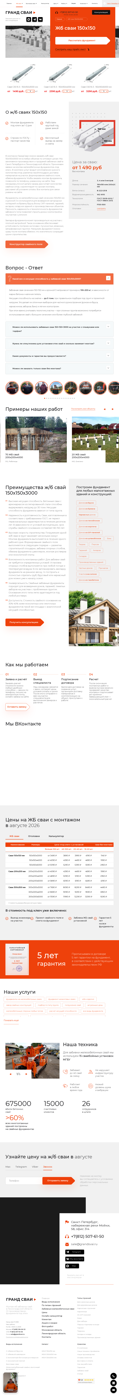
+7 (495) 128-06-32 (18, 1329)
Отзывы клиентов (84, 1358)
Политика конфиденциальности (17, 1337)
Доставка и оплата (85, 1361)
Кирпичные (82, 1312)
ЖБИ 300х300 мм (49, 1358)
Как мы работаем (84, 1364)
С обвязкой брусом (14, 1351)
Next (113, 409)
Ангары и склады (84, 1334)
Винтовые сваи (12, 1364)
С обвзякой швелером (15, 1354)
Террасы (81, 1331)
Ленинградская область (54, 1333)
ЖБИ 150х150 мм (48, 1351)
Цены (44, 1312)
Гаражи (80, 1328)
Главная (9, 3)
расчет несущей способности (63, 1011)
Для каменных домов (86, 1302)
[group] (12, 388)
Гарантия (81, 1367)
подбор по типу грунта (48, 1005)
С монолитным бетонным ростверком (22, 1358)
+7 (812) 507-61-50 (16, 1332)
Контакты (95, 3)
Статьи (80, 1374)
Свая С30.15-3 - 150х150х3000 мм (22, 87)
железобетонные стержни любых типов (24, 1011)
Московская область (52, 1330)
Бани (79, 1318)
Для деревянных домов (87, 1305)
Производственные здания (88, 1337)
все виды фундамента (93, 1011)
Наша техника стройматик (88, 1351)
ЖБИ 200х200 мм (49, 1354)
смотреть (101, 208)
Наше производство (86, 1354)
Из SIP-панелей (84, 1315)
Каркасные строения (86, 1308)
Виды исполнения (51, 1302)
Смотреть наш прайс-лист (70, 49)
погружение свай (73, 1005)
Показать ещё (11, 1020)
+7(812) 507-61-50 (69, 12)
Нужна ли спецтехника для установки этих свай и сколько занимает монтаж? (53, 344)
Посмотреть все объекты (83, 409)
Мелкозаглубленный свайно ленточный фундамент (23, 1368)
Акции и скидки (49, 1323)
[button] (44, 398)
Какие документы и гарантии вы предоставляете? (39, 356)
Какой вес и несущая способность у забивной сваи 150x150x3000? (47, 279)
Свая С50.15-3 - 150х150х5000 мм (96, 87)
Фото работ (47, 1326)
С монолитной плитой (15, 1361)
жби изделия (88, 999)
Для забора (82, 1321)
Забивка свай (82, 1371)
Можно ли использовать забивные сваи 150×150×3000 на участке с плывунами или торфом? (56, 329)
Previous (105, 409)
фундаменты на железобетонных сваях (24, 999)
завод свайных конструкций (18, 1005)
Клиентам (46, 1319)
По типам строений (51, 1305)
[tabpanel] (32, 1061)
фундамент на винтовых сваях (62, 999)
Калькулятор (45, 3)
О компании (82, 1348)
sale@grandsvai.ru (84, 1244)
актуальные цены (95, 1005)
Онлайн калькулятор (52, 1316)
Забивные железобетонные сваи (58, 1309)
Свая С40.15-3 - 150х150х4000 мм (59, 87)
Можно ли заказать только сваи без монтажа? (37, 368)
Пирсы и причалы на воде (88, 1325)
